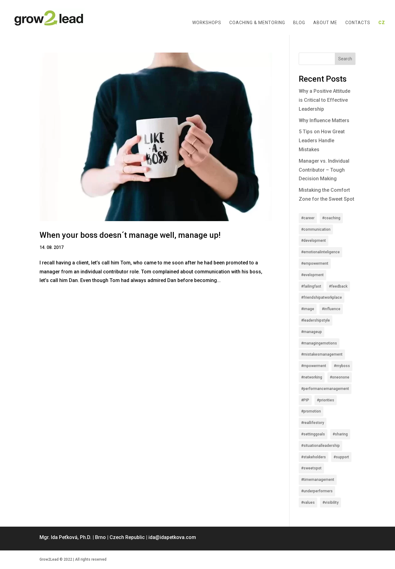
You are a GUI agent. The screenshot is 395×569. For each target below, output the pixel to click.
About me (325, 22)
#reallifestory (312, 423)
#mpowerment (313, 366)
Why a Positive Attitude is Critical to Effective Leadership (324, 100)
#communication (316, 229)
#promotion (311, 411)
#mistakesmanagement (322, 354)
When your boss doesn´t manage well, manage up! (130, 235)
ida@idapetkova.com (172, 537)
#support (341, 457)
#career (307, 218)
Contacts (357, 22)
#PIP (305, 400)
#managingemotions (319, 343)
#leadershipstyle (315, 320)
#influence (331, 309)
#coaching (331, 218)
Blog (299, 22)
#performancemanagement (325, 389)
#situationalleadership (320, 445)
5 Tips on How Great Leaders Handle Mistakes (322, 140)
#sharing (340, 434)
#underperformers (317, 491)
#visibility (330, 502)
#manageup (311, 332)
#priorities (325, 400)
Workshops (206, 22)
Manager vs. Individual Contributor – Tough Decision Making (324, 170)
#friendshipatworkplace (321, 297)
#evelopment (312, 275)
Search (345, 58)
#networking (311, 377)
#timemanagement (317, 479)
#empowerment (314, 263)
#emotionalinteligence (320, 252)
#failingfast (311, 286)
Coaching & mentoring (257, 22)
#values (308, 502)
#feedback (338, 286)
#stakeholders (313, 457)
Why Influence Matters (324, 120)
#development (313, 240)
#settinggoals (313, 434)
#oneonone (339, 377)
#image (307, 309)
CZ (381, 22)
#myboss (342, 366)
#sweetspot (311, 468)
